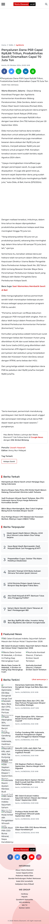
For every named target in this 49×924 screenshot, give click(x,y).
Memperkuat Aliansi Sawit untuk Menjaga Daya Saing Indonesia (22, 483)
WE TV (24, 905)
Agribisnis (20, 45)
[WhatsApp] (18, 71)
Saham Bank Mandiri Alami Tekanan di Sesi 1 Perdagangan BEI (25, 609)
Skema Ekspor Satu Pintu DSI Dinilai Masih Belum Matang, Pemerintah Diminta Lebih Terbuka (23, 491)
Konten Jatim (24, 908)
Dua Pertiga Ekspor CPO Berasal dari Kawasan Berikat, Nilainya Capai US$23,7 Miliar (22, 518)
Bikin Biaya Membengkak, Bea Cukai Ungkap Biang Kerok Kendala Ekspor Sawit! (22, 509)
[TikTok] (24, 857)
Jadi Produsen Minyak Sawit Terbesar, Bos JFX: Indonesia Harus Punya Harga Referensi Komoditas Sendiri (22, 500)
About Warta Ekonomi (25, 870)
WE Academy (24, 902)
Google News (37, 437)
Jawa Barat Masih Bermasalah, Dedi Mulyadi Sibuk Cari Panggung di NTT (24, 547)
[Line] (33, 71)
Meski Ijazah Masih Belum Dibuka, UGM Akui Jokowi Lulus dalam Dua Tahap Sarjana (25, 535)
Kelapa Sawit (9, 461)
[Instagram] (39, 857)
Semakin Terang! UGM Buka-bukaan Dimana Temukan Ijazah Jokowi (24, 572)
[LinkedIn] (26, 71)
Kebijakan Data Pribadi (24, 884)
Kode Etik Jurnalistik (24, 881)
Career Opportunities (24, 873)
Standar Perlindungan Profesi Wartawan (24, 878)
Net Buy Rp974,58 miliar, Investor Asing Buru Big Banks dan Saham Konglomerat (26, 621)
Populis (24, 897)
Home (3, 45)
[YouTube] (31, 857)
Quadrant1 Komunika (24, 899)
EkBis (11, 45)
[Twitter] (11, 71)
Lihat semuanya (39, 679)
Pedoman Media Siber (24, 875)
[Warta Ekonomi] (24, 4)
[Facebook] (4, 71)
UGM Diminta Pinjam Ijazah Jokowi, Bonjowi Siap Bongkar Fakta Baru (24, 584)
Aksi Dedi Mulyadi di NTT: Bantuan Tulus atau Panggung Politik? (26, 597)
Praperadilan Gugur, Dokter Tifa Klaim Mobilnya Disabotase (25, 559)
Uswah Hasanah (18, 447)
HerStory (24, 894)
